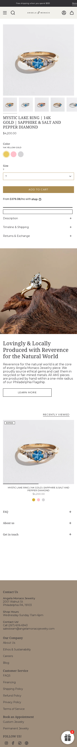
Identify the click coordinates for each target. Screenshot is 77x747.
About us (8, 523)
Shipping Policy (13, 689)
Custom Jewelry (13, 722)
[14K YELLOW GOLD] (33, 499)
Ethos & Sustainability (17, 649)
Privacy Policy (12, 702)
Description (10, 218)
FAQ (5, 512)
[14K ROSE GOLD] (38, 499)
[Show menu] (5, 12)
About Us (9, 642)
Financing (9, 682)
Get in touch (11, 534)
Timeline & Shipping (16, 227)
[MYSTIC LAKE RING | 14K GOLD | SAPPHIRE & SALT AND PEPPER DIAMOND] (38, 452)
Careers (8, 656)
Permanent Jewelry (16, 728)
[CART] (72, 12)
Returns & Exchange (16, 236)
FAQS (6, 675)
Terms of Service (14, 709)
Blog (6, 662)
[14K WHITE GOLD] (43, 499)
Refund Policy (12, 695)
